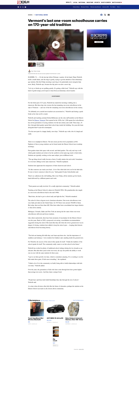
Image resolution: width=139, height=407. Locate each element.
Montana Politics (85, 7)
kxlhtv (19, 7)
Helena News (76, 7)
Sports (97, 2)
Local (75, 2)
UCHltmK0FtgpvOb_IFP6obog (26, 7)
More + (119, 7)
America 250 (105, 7)
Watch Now (116, 2)
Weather (90, 2)
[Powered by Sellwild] (81, 349)
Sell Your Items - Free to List (48, 300)
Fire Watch (112, 7)
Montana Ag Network (95, 7)
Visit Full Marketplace (78, 300)
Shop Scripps (106, 2)
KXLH (23, 7)
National (82, 2)
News (30, 15)
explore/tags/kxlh (21, 7)
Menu (68, 2)
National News (41, 15)
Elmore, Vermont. (39, 120)
